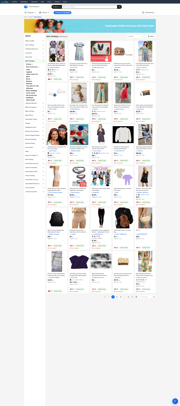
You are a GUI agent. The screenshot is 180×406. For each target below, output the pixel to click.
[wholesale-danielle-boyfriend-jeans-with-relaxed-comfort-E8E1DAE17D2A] (145, 134)
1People (73, 234)
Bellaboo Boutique (54, 234)
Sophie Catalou (119, 109)
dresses (28, 64)
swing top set (30, 100)
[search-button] (119, 7)
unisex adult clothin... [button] (31, 171)
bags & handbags (31, 90)
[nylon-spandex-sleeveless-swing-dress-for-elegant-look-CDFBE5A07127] (145, 261)
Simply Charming (75, 151)
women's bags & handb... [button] (32, 135)
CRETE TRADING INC (121, 234)
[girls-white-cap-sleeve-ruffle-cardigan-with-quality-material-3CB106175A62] (79, 261)
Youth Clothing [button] (29, 187)
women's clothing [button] (30, 139)
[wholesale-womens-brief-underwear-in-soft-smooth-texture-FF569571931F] (79, 218)
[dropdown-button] (43, 41)
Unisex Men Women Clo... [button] (32, 183)
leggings (29, 72)
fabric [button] (27, 151)
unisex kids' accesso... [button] (32, 179)
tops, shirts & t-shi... (33, 86)
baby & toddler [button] (29, 41)
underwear (29, 88)
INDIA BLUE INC (75, 109)
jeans (28, 69)
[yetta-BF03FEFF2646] (145, 218)
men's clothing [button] (29, 111)
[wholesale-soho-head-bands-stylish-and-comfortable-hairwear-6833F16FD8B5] (79, 176)
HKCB (116, 192)
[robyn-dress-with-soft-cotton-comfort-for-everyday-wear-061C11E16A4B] (123, 93)
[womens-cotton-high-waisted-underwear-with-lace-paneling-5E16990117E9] (56, 261)
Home (25, 17)
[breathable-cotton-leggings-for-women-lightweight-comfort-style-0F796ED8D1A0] (101, 218)
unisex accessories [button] (31, 167)
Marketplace (24, 1)
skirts (28, 76)
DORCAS (95, 109)
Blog (42, 1)
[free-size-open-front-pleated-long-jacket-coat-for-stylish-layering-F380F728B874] (101, 93)
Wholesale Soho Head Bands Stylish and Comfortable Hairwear (78, 190)
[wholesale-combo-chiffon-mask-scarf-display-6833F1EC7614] (101, 176)
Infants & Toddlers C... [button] (31, 155)
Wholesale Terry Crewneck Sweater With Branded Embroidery (121, 148)
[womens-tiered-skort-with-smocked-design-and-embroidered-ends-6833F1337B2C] (145, 176)
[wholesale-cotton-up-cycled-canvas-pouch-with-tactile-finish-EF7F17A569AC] (123, 51)
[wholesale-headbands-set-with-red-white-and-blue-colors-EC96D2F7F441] (79, 134)
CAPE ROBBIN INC (142, 234)
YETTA (138, 230)
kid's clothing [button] (29, 159)
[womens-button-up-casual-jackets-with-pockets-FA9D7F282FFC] (101, 134)
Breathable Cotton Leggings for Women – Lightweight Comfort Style (101, 232)
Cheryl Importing (97, 234)
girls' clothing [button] (29, 61)
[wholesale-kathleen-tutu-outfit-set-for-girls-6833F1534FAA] (123, 176)
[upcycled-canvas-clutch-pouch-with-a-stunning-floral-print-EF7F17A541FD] (123, 261)
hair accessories (31, 95)
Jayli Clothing (52, 151)
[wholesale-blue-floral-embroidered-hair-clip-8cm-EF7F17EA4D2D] (101, 261)
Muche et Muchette (142, 192)
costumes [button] (28, 53)
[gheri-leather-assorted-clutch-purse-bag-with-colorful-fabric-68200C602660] (145, 93)
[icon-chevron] (109, 297)
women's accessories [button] (32, 131)
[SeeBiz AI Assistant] (175, 401)
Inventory (14, 1)
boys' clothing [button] (29, 45)
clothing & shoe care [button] (31, 49)
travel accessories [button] (31, 191)
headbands (29, 97)
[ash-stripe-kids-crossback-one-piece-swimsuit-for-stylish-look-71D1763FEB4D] (79, 93)
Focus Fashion (97, 151)
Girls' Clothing (37, 17)
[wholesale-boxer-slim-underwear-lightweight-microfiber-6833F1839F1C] (56, 176)
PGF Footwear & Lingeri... (56, 192)
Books (49, 1)
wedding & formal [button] (30, 127)
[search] (92, 7)
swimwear (29, 83)
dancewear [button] (28, 57)
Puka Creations (75, 192)
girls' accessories (32, 67)
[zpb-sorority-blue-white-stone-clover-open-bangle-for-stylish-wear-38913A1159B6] (56, 93)
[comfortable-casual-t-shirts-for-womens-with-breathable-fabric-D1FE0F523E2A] (56, 51)
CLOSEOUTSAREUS (54, 67)
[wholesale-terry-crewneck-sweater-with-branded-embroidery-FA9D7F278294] (123, 134)
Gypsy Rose (140, 109)
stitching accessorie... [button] (32, 163)
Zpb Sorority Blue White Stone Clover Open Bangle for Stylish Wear (56, 107)
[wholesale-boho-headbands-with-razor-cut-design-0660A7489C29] (56, 134)
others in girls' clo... (32, 74)
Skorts (28, 79)
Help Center (34, 1)
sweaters (29, 81)
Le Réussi (140, 151)
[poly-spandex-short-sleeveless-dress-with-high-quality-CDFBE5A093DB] (145, 51)
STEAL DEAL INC (119, 151)
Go (154, 297)
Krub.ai (65, 1)
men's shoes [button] (29, 115)
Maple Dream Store (98, 67)
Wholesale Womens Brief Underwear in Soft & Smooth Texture (78, 232)
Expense (57, 1)
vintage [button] (27, 123)
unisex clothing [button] (30, 175)
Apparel (30, 17)
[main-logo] (31, 8)
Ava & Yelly (74, 67)
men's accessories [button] (31, 107)
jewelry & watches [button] (31, 103)
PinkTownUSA (53, 109)
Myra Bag (117, 67)
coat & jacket (30, 93)
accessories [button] (29, 147)
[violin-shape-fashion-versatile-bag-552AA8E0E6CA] (123, 218)
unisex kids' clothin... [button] (31, 119)
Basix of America (142, 67)
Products (56, 7)
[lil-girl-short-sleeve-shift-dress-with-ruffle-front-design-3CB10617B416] (79, 51)
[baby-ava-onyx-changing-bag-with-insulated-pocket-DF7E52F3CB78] (56, 218)
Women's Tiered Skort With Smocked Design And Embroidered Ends (143, 190)
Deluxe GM (96, 192)
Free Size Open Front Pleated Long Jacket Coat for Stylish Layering (100, 107)
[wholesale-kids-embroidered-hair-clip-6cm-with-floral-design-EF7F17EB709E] (101, 51)
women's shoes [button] (30, 143)
